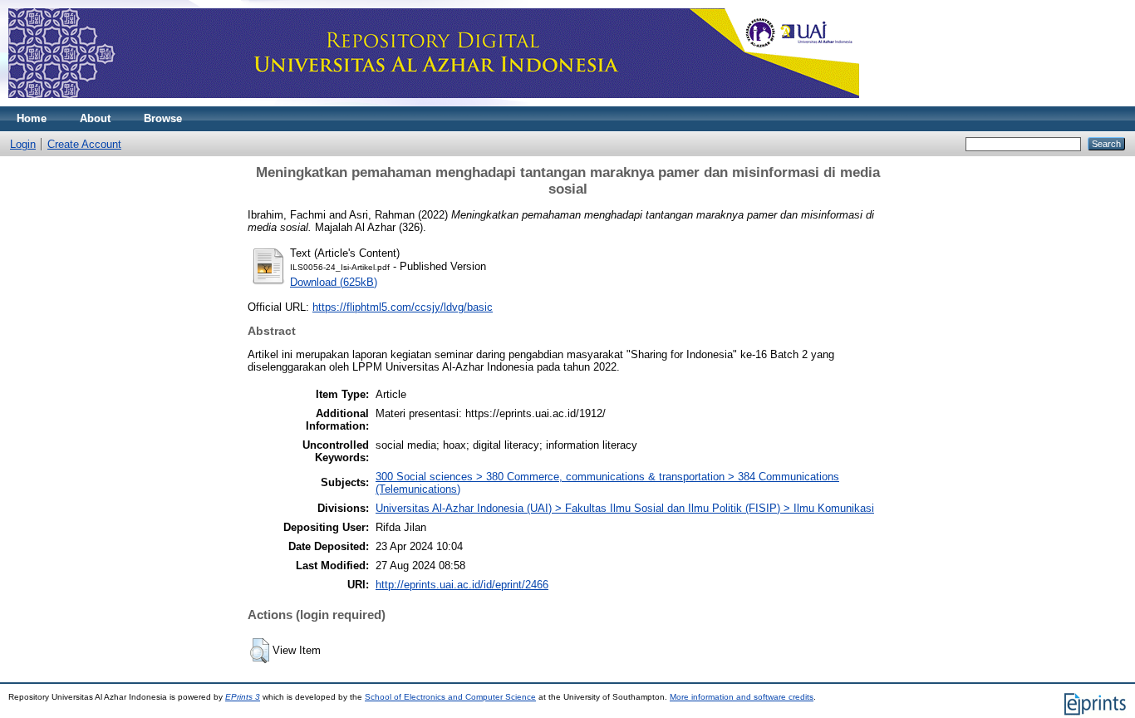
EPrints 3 (242, 696)
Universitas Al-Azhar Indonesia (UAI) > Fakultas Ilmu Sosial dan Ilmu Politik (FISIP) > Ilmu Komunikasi (625, 508)
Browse (163, 118)
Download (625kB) (333, 282)
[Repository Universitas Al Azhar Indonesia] (433, 102)
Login (23, 144)
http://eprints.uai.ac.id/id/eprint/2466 (462, 584)
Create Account (84, 144)
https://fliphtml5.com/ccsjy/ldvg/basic (402, 307)
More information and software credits (741, 696)
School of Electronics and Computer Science (450, 696)
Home (32, 118)
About (95, 118)
